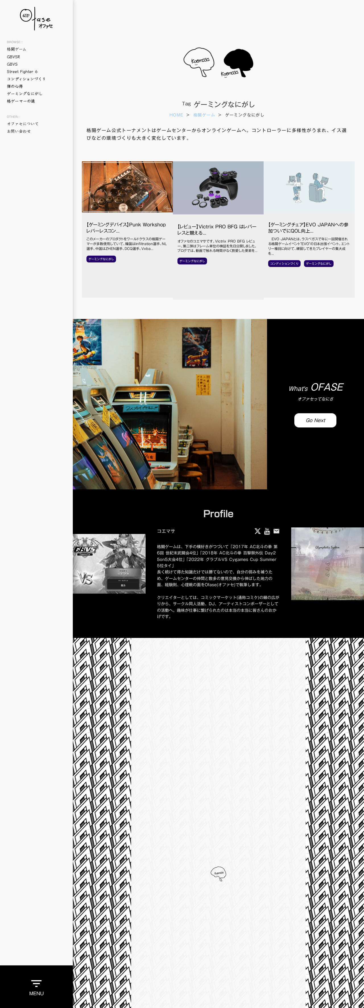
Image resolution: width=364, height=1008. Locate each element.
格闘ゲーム (204, 115)
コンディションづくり (26, 79)
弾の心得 (15, 86)
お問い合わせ (19, 131)
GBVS (12, 64)
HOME (176, 115)
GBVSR (13, 57)
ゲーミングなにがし (25, 93)
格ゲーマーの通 (21, 101)
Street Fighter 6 (22, 71)
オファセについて (23, 124)
